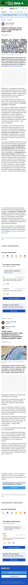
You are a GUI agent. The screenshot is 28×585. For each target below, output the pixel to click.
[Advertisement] (14, 77)
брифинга (12, 367)
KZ (23, 8)
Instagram (15, 310)
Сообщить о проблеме (14, 572)
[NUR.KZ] (14, 9)
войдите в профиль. (8, 272)
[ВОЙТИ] (26, 8)
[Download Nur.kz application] (14, 3)
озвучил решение (12, 475)
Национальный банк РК (13, 245)
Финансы (3, 11)
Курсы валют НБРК (18, 11)
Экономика (9, 318)
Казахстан (4, 245)
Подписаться (14, 487)
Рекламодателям (14, 576)
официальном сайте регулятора (12, 66)
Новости (11, 11)
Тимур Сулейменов (18, 502)
